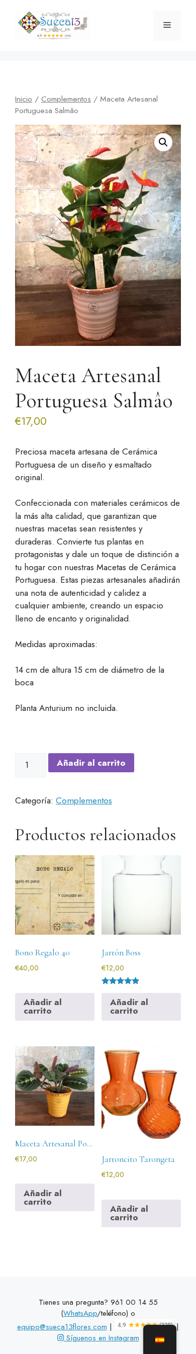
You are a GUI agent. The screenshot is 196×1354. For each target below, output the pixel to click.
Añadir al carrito (91, 763)
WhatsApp (80, 1313)
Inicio (23, 99)
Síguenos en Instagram (101, 1337)
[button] (163, 142)
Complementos (66, 99)
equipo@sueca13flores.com (62, 1326)
